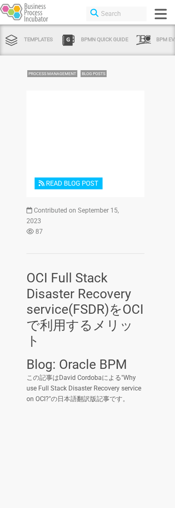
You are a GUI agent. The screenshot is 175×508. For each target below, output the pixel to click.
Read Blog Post (71, 183)
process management (52, 73)
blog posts (93, 73)
